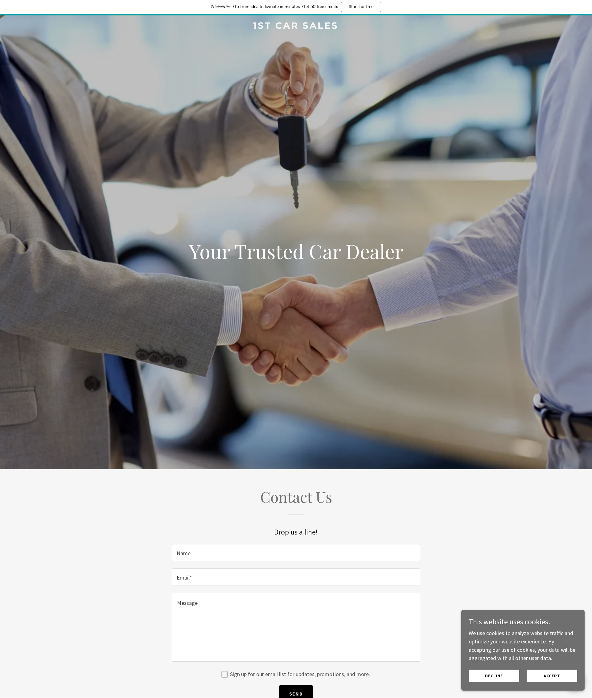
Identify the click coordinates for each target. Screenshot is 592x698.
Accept (552, 676)
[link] (296, 26)
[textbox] (296, 552)
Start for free (361, 7)
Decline (494, 676)
